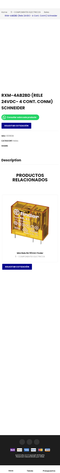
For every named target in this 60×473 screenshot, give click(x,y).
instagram (22, 442)
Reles (15, 140)
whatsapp (36, 442)
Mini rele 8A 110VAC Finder (30, 253)
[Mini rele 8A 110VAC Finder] (30, 222)
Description (11, 160)
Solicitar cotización (16, 125)
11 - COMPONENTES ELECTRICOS (30, 257)
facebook (29, 442)
